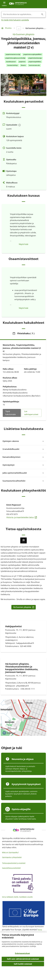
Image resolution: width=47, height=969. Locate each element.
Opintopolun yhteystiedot (12, 857)
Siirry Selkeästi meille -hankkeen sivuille (17, 897)
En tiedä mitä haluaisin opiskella (15, 20)
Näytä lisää (23, 244)
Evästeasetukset (22, 953)
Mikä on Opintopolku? (10, 852)
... (18, 28)
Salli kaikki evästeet (23, 964)
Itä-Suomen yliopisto (23, 34)
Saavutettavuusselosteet (11, 868)
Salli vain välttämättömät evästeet (23, 959)
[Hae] (42, 14)
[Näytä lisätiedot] (19, 125)
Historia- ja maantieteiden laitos (23, 517)
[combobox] (21, 14)
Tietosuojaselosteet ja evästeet (13, 863)
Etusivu (8, 28)
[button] (23, 441)
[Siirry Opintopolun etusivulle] (18, 4)
